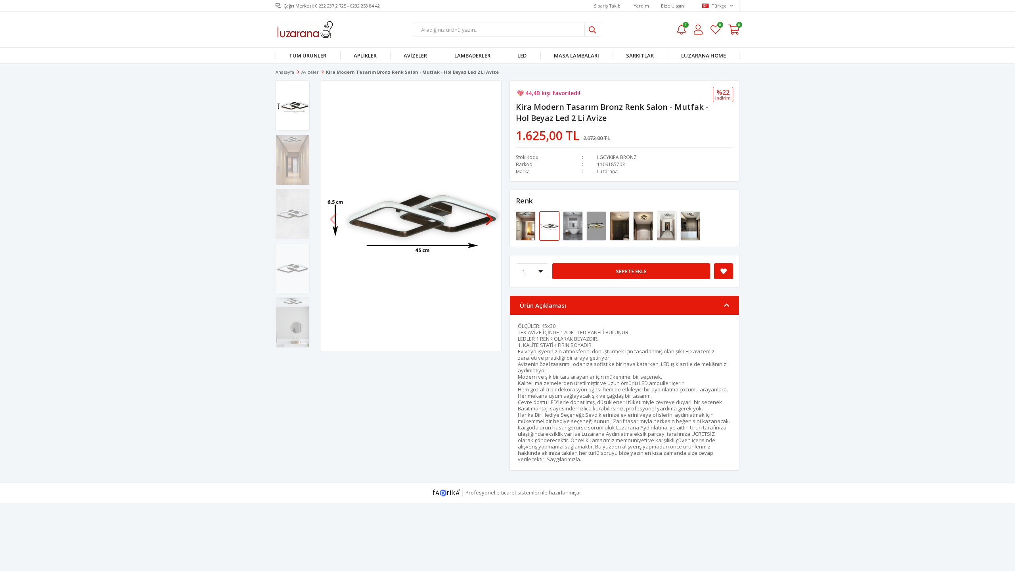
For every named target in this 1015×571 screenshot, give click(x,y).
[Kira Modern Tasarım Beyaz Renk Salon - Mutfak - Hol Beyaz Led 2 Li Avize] (620, 225)
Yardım (641, 6)
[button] (489, 215)
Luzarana (607, 171)
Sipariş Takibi (608, 6)
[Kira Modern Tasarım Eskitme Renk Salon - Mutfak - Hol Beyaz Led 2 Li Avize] (597, 225)
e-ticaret (506, 492)
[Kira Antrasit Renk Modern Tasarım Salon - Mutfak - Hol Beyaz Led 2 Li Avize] (526, 225)
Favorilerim (719, 26)
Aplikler (365, 55)
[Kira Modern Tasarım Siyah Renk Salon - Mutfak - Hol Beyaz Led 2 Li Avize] (643, 225)
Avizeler (415, 55)
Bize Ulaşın (672, 6)
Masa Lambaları (576, 55)
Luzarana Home (703, 55)
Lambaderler (472, 55)
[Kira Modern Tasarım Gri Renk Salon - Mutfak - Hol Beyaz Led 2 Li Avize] (667, 225)
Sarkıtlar (640, 55)
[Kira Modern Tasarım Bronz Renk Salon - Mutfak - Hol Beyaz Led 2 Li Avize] (549, 225)
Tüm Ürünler (307, 55)
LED (522, 55)
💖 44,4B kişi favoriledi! (548, 93)
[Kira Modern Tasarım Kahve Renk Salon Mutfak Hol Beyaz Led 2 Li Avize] (690, 225)
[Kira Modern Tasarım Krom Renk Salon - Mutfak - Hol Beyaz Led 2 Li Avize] (573, 225)
